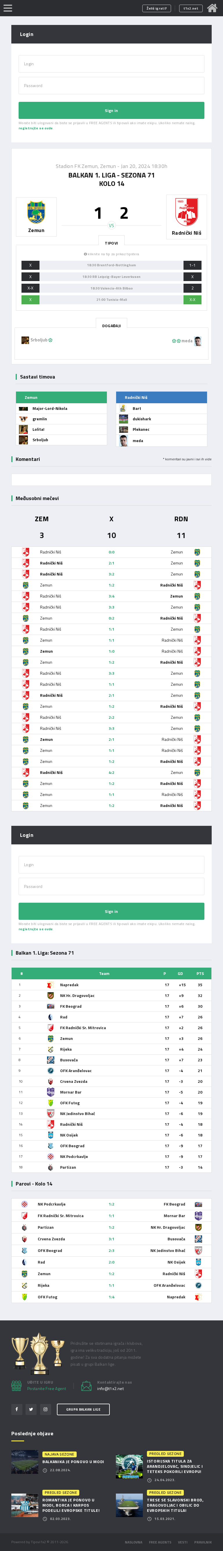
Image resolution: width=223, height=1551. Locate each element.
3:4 (111, 596)
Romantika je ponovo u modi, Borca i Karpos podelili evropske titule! (71, 1505)
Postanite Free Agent (46, 1388)
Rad (63, 1017)
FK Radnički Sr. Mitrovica (83, 1028)
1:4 (111, 1297)
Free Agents (160, 1542)
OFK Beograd (72, 1146)
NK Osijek (69, 1135)
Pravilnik (203, 1542)
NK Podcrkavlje (74, 1156)
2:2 (111, 717)
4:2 (111, 772)
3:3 (111, 607)
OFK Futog (70, 1103)
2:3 (111, 1250)
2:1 (111, 563)
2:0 (111, 1262)
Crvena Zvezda (73, 1081)
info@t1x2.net (110, 1388)
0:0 (111, 552)
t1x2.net (191, 8)
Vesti (183, 1542)
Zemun (66, 1038)
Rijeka (66, 1049)
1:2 (111, 585)
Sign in (111, 110)
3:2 (111, 574)
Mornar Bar (71, 1092)
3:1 (111, 1239)
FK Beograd (71, 1006)
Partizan (68, 1167)
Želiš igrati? (157, 8)
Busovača (69, 1060)
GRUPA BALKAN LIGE (83, 1409)
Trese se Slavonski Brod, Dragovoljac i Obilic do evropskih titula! (175, 1505)
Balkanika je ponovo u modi (73, 1461)
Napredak (69, 985)
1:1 (111, 629)
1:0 (111, 651)
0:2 (111, 618)
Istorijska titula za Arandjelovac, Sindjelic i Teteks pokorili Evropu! (175, 1466)
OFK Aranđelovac (76, 1070)
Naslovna (133, 1542)
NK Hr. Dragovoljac (77, 995)
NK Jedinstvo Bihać (77, 1113)
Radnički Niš (71, 1124)
